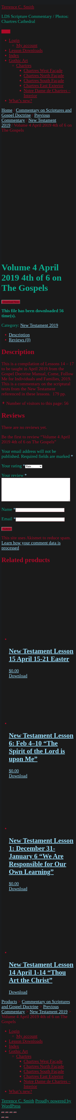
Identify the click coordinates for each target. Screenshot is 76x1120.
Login (14, 40)
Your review (14, 475)
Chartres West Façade (43, 70)
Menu (6, 31)
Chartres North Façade (44, 75)
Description (19, 334)
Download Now (11, 302)
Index (14, 55)
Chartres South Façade (44, 80)
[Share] (7, 1112)
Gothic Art (18, 60)
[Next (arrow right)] (7, 1117)
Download (18, 675)
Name (8, 509)
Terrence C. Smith (17, 6)
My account (26, 45)
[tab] (42, 334)
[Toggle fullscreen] (11, 1112)
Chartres (23, 65)
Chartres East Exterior (43, 85)
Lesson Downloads (26, 50)
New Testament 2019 (39, 325)
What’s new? (20, 100)
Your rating (13, 465)
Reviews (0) (19, 339)
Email (8, 518)
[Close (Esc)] (2, 1112)
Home (6, 110)
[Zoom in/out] (15, 1112)
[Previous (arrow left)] (2, 1117)
